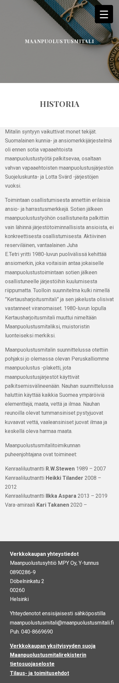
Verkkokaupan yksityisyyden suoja (53, 646)
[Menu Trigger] (104, 14)
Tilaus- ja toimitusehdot (39, 673)
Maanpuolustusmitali (59, 41)
